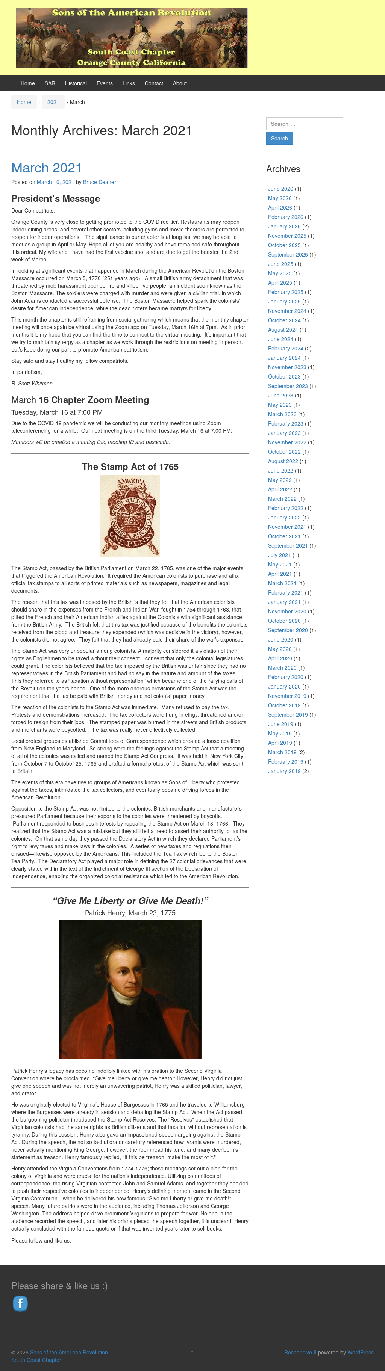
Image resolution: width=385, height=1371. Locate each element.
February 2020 (285, 677)
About (180, 83)
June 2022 (280, 470)
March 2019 (282, 752)
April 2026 (280, 207)
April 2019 (280, 742)
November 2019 (287, 695)
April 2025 (280, 282)
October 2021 (284, 536)
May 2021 (280, 564)
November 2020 (287, 611)
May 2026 (280, 198)
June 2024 (280, 339)
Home (28, 83)
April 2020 (280, 658)
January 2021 (284, 601)
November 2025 (287, 235)
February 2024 (285, 348)
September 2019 (288, 714)
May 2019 (280, 733)
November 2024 (287, 310)
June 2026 (280, 188)
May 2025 (280, 273)
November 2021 (287, 526)
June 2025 (280, 263)
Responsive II (300, 1352)
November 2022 (287, 442)
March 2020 (282, 667)
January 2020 (284, 686)
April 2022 (280, 489)
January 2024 (284, 357)
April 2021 (280, 573)
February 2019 (285, 761)
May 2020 (280, 648)
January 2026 (284, 226)
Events (105, 83)
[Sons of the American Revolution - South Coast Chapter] (132, 36)
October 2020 (284, 620)
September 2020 (288, 630)
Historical (76, 83)
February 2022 (285, 508)
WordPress (360, 1352)
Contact (154, 83)
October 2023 (284, 376)
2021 (53, 102)
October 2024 (284, 320)
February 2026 (285, 216)
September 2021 (288, 545)
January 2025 (284, 301)
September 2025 (288, 254)
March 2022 (282, 498)
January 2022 (284, 517)
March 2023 (282, 414)
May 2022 (280, 479)
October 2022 (284, 451)
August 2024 (283, 329)
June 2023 (280, 395)
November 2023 (287, 367)
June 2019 (280, 724)
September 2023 (288, 386)
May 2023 (280, 404)
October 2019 (284, 705)
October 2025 (284, 245)
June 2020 (280, 639)
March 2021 (47, 166)
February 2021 (285, 592)
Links (129, 83)
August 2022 (283, 461)
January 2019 (284, 771)
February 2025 (285, 292)
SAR (50, 83)
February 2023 (285, 423)
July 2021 (279, 555)
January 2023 (284, 432)
